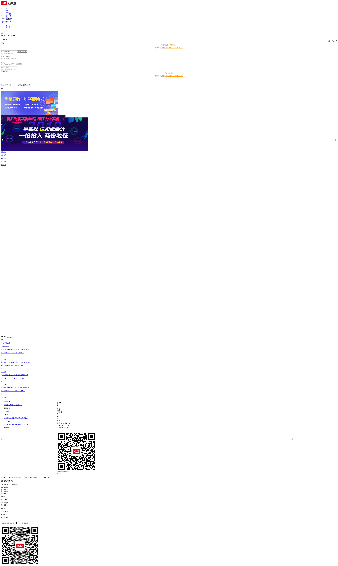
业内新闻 (19, 424)
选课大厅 (8, 10)
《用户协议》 (169, 48)
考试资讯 (7, 424)
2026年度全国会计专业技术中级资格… (16, 131)
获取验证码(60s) (22, 51)
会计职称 (7, 418)
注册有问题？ (169, 73)
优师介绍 (8, 18)
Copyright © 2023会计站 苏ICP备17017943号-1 (64, 478)
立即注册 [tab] (7, 27)
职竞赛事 (8, 21)
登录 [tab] (5, 25)
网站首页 (7, 405)
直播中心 (8, 12)
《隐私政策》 (178, 48)
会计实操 (7, 411)
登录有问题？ (165, 45)
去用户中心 (333, 41)
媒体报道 (25, 424)
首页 (7, 8)
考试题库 (8, 14)
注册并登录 (4, 71)
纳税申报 (19, 418)
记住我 (5, 39)
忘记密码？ (173, 45)
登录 (2, 43)
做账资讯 (13, 424)
